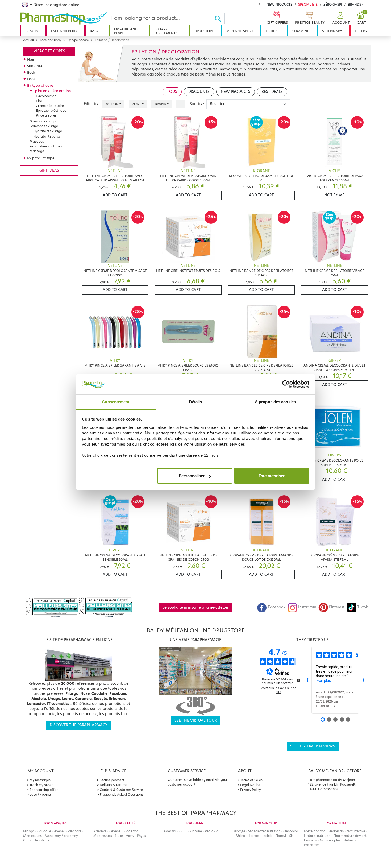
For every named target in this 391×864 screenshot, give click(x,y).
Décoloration (46, 96)
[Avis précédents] (307, 680)
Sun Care (35, 66)
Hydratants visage (47, 131)
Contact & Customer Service (121, 789)
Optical (273, 31)
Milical (241, 835)
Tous (172, 91)
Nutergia (350, 840)
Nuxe (119, 835)
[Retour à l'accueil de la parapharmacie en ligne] (64, 18)
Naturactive (356, 831)
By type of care (78, 40)
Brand (160, 104)
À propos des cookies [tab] (275, 402)
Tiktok (362, 607)
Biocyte (239, 831)
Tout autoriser (272, 475)
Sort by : (197, 103)
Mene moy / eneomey (61, 835)
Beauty (32, 31)
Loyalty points (41, 794)
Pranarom (311, 844)
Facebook (276, 607)
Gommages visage (44, 126)
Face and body (64, 31)
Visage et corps (49, 51)
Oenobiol (290, 831)
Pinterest (336, 607)
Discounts (199, 91)
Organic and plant (126, 31)
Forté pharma (315, 831)
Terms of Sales (251, 780)
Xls (291, 835)
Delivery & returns (113, 785)
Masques (37, 141)
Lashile (266, 835)
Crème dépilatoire (50, 105)
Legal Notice (250, 785)
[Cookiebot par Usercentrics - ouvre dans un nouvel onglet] (286, 384)
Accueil (28, 40)
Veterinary (332, 31)
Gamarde (30, 840)
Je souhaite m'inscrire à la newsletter (195, 607)
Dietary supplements (165, 31)
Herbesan (336, 831)
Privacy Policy (250, 789)
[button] (340, 18)
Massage (37, 151)
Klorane (196, 831)
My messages (40, 780)
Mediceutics (32, 835)
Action (112, 104)
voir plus (324, 680)
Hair (30, 59)
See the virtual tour (195, 720)
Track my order (41, 785)
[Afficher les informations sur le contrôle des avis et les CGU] (298, 680)
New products (279, 4)
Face (31, 78)
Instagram (307, 607)
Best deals (272, 91)
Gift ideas (49, 170)
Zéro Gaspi (332, 4)
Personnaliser (192, 475)
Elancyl (280, 835)
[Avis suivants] (363, 680)
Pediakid (211, 831)
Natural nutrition (317, 835)
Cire (39, 101)
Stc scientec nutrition (264, 831)
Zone (136, 104)
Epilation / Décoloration (52, 91)
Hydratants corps (47, 136)
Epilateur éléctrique (51, 110)
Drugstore (204, 31)
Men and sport (239, 31)
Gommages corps (43, 121)
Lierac (254, 835)
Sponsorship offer (44, 789)
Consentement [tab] (115, 402)
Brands (354, 4)
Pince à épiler (46, 115)
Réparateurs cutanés (46, 146)
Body (31, 72)
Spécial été (308, 4)
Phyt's (141, 835)
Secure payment (112, 780)
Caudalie (44, 831)
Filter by (91, 103)
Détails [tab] (195, 402)
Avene (59, 831)
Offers (361, 31)
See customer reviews (312, 746)
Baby (94, 31)
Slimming (301, 31)
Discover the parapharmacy (78, 725)
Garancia (73, 831)
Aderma (99, 831)
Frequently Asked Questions (121, 794)
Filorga (28, 831)
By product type (41, 158)
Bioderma (131, 831)
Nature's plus (330, 840)
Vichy (45, 840)
